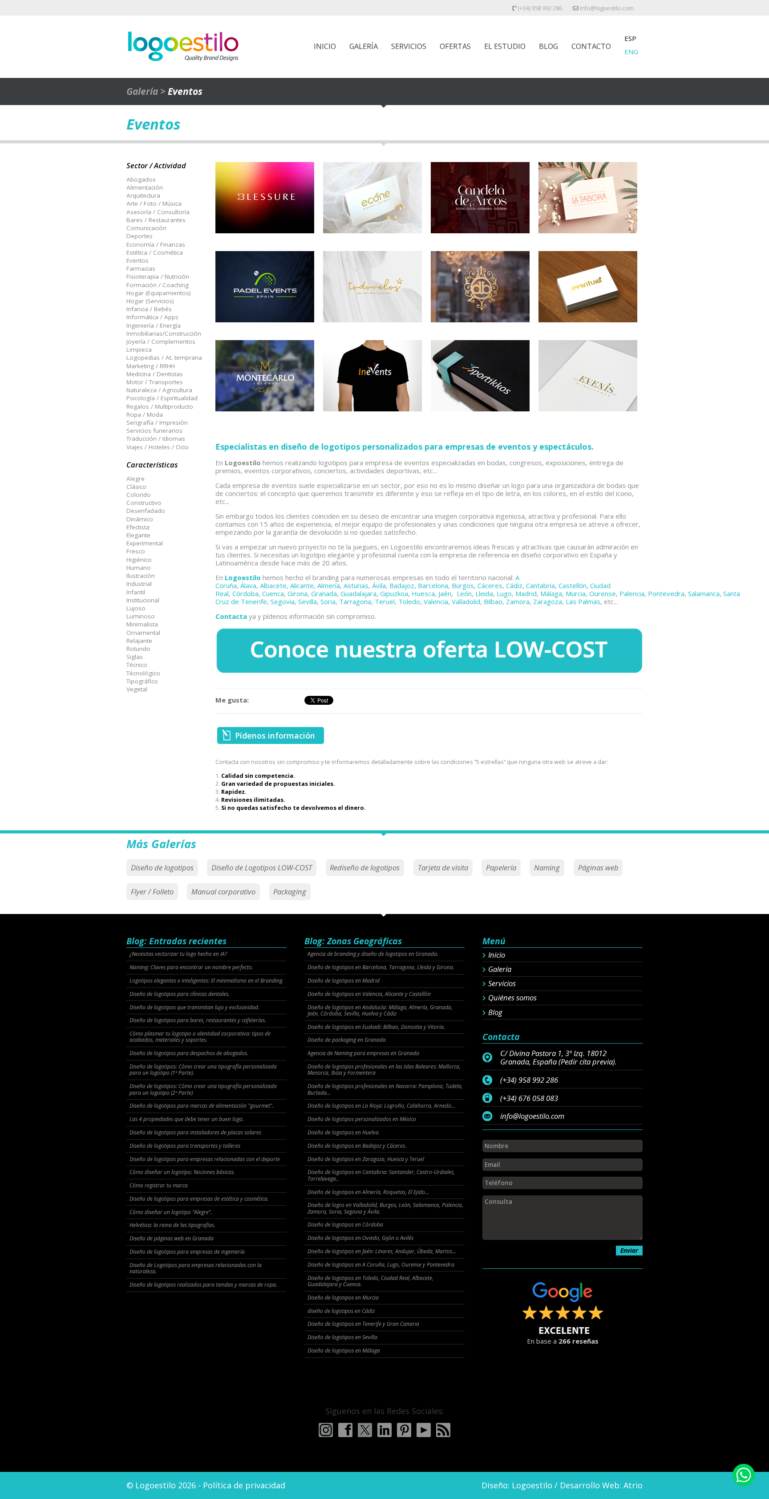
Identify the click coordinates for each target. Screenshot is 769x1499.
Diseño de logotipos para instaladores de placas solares (195, 1132)
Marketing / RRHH (150, 366)
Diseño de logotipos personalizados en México (362, 1119)
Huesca (423, 593)
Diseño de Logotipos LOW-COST (261, 867)
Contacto (591, 46)
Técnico (136, 665)
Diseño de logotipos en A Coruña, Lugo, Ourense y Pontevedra (381, 1265)
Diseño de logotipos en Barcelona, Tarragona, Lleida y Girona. (381, 967)
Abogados (141, 179)
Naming (547, 867)
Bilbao (493, 601)
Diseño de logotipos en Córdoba (345, 1225)
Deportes (139, 236)
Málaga (551, 593)
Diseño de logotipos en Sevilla (342, 1337)
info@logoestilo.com (606, 8)
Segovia (283, 601)
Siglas (134, 657)
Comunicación (146, 228)
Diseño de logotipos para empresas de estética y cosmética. (199, 1199)
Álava (248, 585)
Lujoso (136, 608)
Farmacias (140, 268)
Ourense (602, 593)
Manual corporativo (223, 891)
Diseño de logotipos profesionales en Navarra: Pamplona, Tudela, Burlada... (385, 1089)
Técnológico (143, 673)
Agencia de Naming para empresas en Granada (363, 1053)
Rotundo (138, 649)
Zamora (518, 601)
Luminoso (140, 616)
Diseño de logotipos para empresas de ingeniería (187, 1252)
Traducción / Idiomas (155, 439)
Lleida (484, 593)
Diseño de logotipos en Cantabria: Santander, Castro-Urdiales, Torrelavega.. (381, 1175)
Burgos (463, 585)
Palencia (631, 593)
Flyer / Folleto (152, 891)
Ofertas (455, 46)
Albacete (273, 585)
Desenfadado (145, 511)
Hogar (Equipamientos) (158, 293)
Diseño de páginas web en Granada (172, 1238)
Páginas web (598, 867)
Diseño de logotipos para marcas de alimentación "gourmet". (202, 1106)
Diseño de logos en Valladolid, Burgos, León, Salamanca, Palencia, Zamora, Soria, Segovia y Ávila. (385, 1208)
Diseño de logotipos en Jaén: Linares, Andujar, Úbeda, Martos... (382, 1251)
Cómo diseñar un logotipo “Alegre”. (171, 1212)
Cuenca (273, 593)
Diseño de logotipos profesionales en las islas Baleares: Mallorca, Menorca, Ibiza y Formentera (384, 1070)
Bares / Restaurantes (156, 220)
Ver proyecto (265, 206)
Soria (328, 601)
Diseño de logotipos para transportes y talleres (185, 1146)
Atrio (633, 1485)
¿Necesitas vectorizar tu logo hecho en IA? (178, 954)
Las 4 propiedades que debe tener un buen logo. (187, 1119)
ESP (630, 38)
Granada (324, 593)
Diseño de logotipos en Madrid (344, 981)
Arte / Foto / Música (154, 203)
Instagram (326, 1430)
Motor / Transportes (154, 382)
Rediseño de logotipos (365, 867)
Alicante (302, 585)
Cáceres (490, 585)
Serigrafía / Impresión (157, 422)
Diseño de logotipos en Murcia (343, 1298)
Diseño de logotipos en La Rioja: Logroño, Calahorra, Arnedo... (381, 1106)
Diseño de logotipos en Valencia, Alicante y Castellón (369, 994)
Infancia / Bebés (149, 309)
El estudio (505, 46)
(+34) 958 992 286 (539, 8)
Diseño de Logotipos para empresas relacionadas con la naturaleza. (196, 1268)
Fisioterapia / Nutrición (157, 276)
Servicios (408, 46)
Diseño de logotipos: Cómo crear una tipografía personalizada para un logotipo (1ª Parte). (203, 1070)
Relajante (139, 641)
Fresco (135, 551)
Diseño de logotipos (162, 867)
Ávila (379, 585)
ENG (631, 51)
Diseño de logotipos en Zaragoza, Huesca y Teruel (366, 1159)
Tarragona (355, 601)
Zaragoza (547, 601)
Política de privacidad (244, 1485)
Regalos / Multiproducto (159, 406)
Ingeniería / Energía (153, 325)
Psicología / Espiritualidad (162, 398)
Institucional (142, 600)
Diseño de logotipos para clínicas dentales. (180, 994)
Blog (548, 46)
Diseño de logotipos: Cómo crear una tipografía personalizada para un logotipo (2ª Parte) (203, 1089)
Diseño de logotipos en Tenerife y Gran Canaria (363, 1324)
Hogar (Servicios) (150, 301)
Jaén (444, 593)
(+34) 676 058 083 (529, 1098)
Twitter (365, 1430)
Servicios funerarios (154, 431)
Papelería (501, 867)
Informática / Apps (152, 317)
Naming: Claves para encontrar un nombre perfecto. (191, 967)
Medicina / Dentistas (154, 374)
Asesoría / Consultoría (158, 212)
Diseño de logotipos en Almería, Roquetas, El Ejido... (368, 1192)
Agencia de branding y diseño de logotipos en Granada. (373, 954)
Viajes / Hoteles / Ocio (157, 447)
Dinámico (139, 519)
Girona (297, 593)
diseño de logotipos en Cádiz (341, 1311)
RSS (443, 1430)
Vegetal (136, 689)
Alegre (135, 479)
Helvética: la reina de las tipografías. (172, 1225)
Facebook (345, 1430)
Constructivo (144, 503)
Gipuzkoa (394, 593)
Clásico (136, 487)
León (464, 593)
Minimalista (142, 624)
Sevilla (307, 601)
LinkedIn (384, 1430)
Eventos (137, 260)
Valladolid (466, 601)
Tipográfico (142, 681)
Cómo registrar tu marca (159, 1185)
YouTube (424, 1430)
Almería (328, 585)
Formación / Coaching (157, 285)
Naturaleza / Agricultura (159, 390)
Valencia (436, 601)
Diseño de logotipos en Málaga (344, 1351)
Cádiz (514, 585)
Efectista (138, 527)
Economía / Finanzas (155, 244)
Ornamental (143, 633)
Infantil (135, 592)
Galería (363, 46)
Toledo (409, 601)
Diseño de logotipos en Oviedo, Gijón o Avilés (360, 1238)
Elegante (138, 535)
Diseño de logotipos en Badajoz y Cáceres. (357, 1146)
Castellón (573, 585)
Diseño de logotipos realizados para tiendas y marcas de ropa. (203, 1285)
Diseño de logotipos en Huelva (343, 1132)
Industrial (139, 584)
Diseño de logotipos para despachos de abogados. (189, 1053)
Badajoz (401, 585)
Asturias (356, 585)
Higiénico (139, 560)
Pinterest (404, 1430)
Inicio (325, 46)
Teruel (385, 601)
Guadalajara (358, 593)
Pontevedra (666, 593)
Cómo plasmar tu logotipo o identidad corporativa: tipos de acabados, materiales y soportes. (200, 1037)
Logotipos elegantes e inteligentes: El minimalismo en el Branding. (206, 981)
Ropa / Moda (144, 414)
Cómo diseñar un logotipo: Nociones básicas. (182, 1172)
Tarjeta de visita (443, 867)
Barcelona (433, 585)
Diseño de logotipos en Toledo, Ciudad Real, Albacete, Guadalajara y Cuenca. (370, 1281)
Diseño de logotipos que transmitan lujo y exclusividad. (194, 1007)
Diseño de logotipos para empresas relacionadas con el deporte (205, 1159)
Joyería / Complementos (160, 341)
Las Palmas (583, 601)
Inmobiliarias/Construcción (163, 333)
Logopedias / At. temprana (164, 357)
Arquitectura (143, 195)
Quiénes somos (512, 998)
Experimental (144, 543)
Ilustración (140, 576)
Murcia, (576, 593)
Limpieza (139, 349)
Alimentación (144, 187)
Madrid (526, 593)
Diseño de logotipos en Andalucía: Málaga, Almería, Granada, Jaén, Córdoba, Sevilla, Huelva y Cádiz (380, 1010)
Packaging (289, 891)
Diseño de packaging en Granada (347, 1040)
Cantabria (540, 585)
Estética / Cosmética (154, 252)
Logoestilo (243, 577)
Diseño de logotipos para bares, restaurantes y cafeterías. (198, 1020)
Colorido (138, 495)
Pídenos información (275, 735)
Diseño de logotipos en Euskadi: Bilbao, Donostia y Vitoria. (376, 1027)
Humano (138, 568)
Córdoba (245, 593)
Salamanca (704, 593)
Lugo (504, 593)
